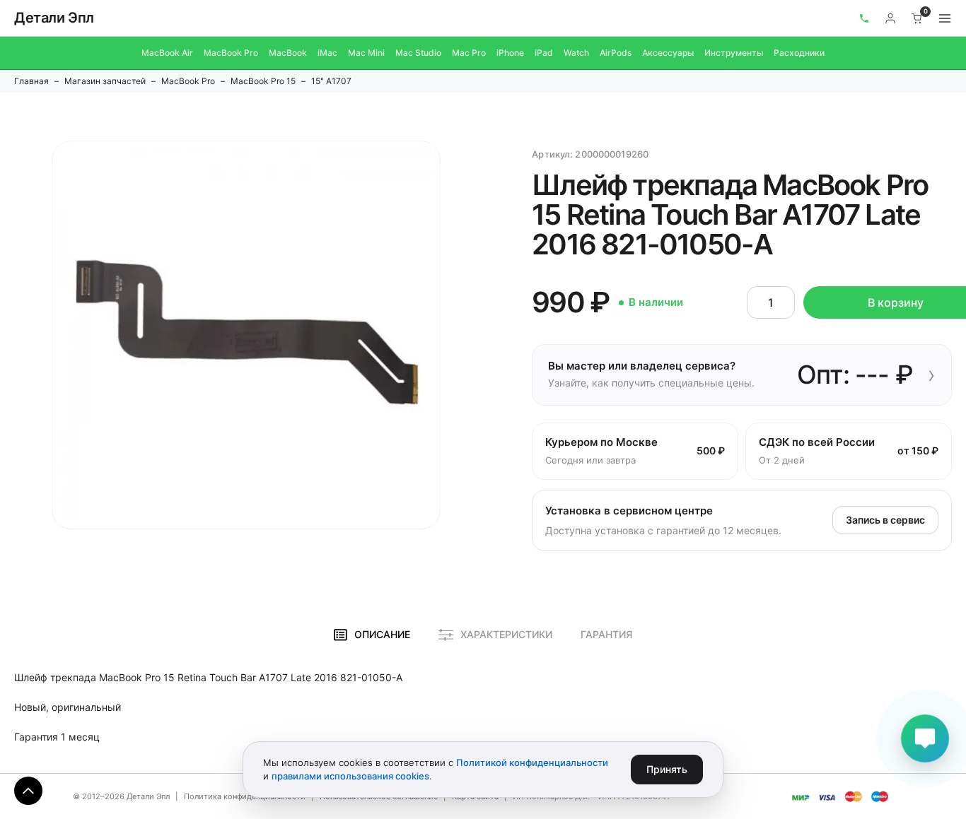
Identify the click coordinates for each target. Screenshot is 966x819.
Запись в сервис (885, 520)
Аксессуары (668, 52)
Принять (666, 769)
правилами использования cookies (350, 776)
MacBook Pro (231, 52)
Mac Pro (469, 52)
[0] (917, 18)
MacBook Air (167, 52)
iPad (544, 52)
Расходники (799, 52)
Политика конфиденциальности (244, 796)
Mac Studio (418, 52)
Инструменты (733, 52)
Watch (576, 52)
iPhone (510, 52)
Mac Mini (366, 52)
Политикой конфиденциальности (532, 762)
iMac (327, 52)
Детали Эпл (54, 17)
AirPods (616, 52)
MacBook (288, 52)
